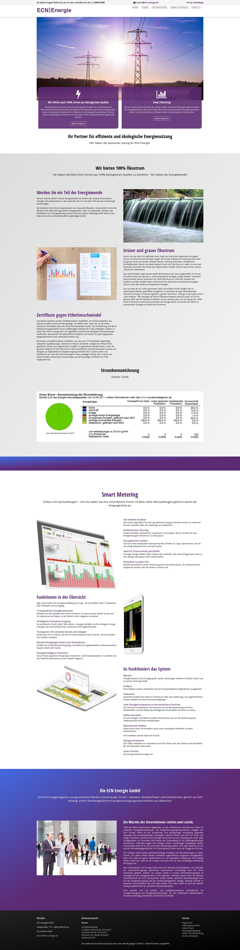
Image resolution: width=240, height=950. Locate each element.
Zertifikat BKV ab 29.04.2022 (94, 932)
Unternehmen (159, 7)
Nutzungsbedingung (191, 930)
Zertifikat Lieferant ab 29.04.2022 (96, 929)
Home (135, 7)
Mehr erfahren (78, 123)
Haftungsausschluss (191, 925)
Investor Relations (190, 936)
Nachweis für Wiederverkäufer (95, 935)
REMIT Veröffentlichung (192, 933)
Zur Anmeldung (196, 2)
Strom (145, 7)
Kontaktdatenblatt (90, 927)
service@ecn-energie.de (147, 2)
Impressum (187, 922)
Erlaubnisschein (88, 937)
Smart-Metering (179, 7)
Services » (196, 7)
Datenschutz (188, 928)
